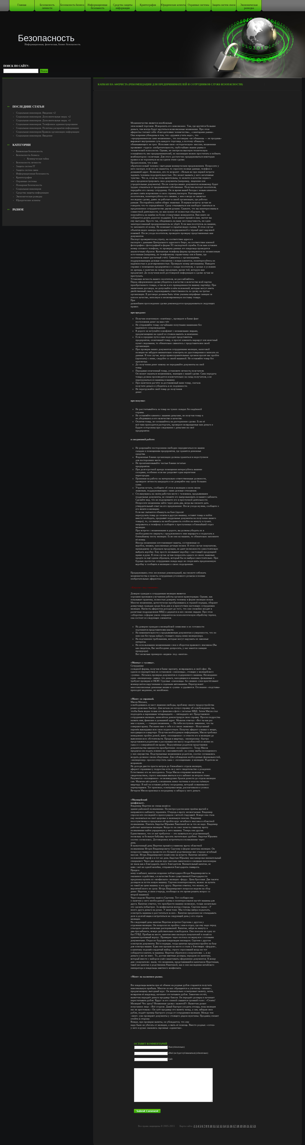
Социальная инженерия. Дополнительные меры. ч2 (43, 116)
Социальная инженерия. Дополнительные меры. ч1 (43, 120)
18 (237, 1126)
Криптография (148, 4)
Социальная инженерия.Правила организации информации (47, 131)
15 (227, 1126)
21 (248, 1126)
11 (214, 1126)
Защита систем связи (223, 4)
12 (217, 1126)
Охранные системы (198, 4)
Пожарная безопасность (29, 185)
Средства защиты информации (122, 6)
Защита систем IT (25, 166)
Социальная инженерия (28, 188)
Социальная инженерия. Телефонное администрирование (47, 124)
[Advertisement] (46, 93)
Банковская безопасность (29, 151)
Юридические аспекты (173, 4)
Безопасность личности (47, 6)
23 (254, 1126)
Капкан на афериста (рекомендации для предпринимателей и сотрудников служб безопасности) (170, 84)
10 (211, 1126)
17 (234, 1126)
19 (241, 1126)
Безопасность (46, 38)
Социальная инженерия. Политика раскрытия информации (47, 128)
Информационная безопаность (97, 6)
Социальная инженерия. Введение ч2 (36, 112)
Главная (21, 4)
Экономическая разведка (249, 6)
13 (221, 1126)
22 (251, 1126)
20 (244, 1126)
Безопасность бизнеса (72, 4)
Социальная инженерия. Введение (34, 135)
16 (231, 1126)
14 (224, 1126)
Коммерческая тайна (38, 158)
